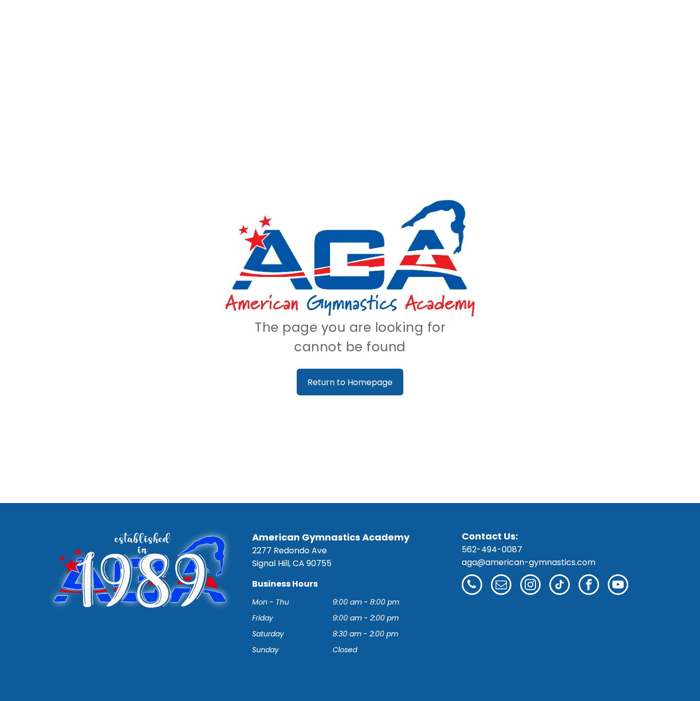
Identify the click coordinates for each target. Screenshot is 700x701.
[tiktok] (559, 585)
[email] (501, 585)
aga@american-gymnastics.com (528, 562)
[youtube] (618, 585)
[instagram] (530, 585)
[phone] (472, 585)
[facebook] (589, 585)
